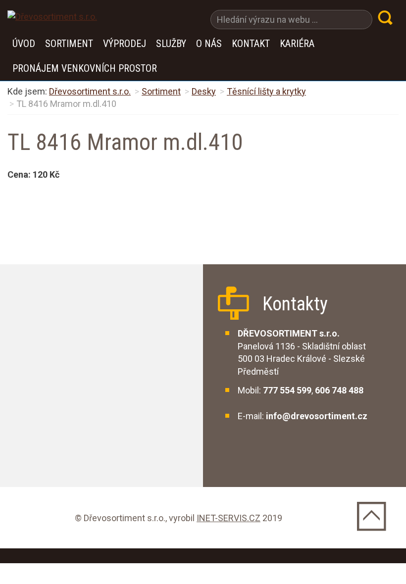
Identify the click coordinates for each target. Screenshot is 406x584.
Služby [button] (171, 43)
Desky (204, 91)
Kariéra (297, 43)
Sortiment (161, 91)
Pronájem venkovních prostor (84, 68)
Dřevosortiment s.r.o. (90, 91)
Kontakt (251, 43)
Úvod (23, 43)
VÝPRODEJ (124, 43)
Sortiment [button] (69, 43)
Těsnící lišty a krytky (266, 91)
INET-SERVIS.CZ (228, 518)
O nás (209, 43)
